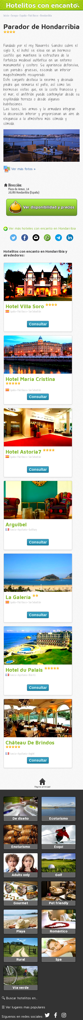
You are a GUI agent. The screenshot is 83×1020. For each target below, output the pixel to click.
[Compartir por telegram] (59, 241)
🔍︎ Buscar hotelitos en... (19, 998)
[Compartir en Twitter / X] (15, 241)
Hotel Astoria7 (23, 452)
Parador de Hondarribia (41, 26)
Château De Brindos (30, 742)
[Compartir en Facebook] (25, 241)
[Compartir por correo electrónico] (36, 241)
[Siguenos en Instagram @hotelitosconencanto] (63, 1016)
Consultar (38, 324)
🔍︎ (77, 5)
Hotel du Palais (24, 670)
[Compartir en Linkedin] (69, 241)
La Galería (18, 597)
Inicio (6, 15)
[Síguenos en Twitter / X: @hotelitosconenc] (47, 1016)
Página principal (42, 786)
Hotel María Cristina (30, 379)
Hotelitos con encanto (41, 5)
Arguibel (16, 524)
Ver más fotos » (23, 169)
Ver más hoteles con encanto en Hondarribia (42, 228)
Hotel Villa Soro (25, 306)
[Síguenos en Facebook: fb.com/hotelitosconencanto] (55, 1016)
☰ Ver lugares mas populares (23, 1007)
